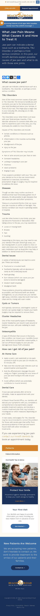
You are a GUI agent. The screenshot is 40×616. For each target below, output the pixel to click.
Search (26, 605)
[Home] (20, 15)
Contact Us (19, 568)
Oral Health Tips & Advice (15, 460)
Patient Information (13, 454)
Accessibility (19, 605)
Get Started (19, 526)
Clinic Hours (20, 588)
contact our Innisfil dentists (16, 436)
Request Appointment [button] (30, 8)
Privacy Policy (10, 605)
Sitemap (32, 605)
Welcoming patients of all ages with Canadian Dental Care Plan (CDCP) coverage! (20, 25)
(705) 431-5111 (10, 8)
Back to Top (20, 607)
